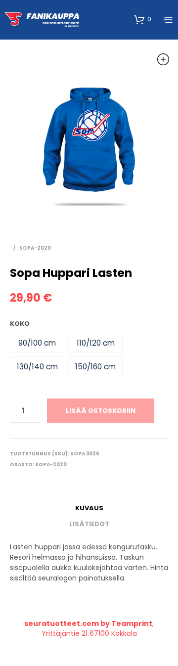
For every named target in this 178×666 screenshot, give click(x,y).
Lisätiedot (89, 524)
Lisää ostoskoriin (100, 410)
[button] (37, 343)
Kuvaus (89, 508)
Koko (20, 323)
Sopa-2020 (35, 248)
